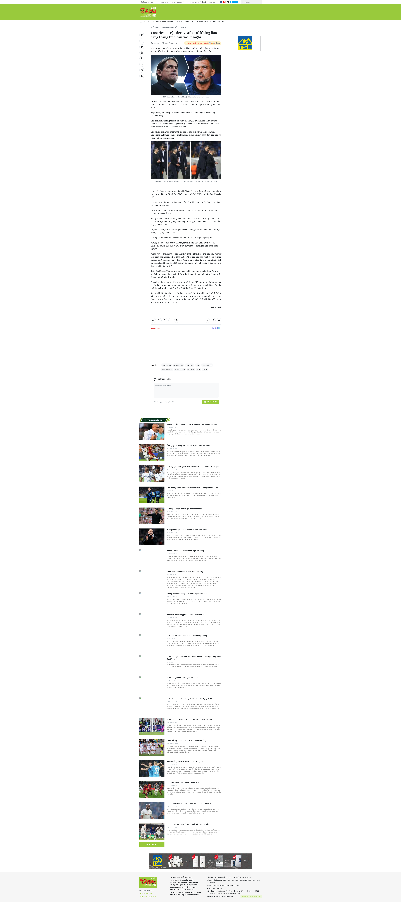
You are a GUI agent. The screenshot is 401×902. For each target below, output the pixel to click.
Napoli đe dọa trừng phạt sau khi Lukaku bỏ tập (186, 615)
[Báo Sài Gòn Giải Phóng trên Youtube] (224, 2)
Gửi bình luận (212, 402)
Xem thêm (151, 844)
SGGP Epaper (213, 2)
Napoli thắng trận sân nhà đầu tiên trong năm (185, 761)
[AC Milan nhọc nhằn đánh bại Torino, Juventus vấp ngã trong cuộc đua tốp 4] (151, 663)
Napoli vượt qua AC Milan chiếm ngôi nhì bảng (185, 551)
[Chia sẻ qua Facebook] (141, 41)
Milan (198, 369)
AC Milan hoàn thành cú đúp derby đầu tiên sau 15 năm (189, 719)
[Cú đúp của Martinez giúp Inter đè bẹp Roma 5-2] (151, 600)
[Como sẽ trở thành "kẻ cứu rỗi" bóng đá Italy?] (151, 578)
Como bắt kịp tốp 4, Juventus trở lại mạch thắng (186, 740)
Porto (198, 365)
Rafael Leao (189, 365)
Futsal (180, 22)
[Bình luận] (141, 70)
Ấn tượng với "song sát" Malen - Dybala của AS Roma (188, 445)
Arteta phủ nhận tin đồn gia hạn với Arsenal (184, 509)
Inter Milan (190, 369)
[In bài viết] (141, 58)
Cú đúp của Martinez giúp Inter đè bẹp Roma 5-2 (187, 594)
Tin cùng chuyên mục (154, 420)
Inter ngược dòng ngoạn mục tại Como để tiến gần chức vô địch (193, 466)
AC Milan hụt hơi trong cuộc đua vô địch (183, 677)
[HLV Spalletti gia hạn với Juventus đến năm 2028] (151, 536)
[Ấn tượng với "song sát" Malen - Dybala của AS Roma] (151, 452)
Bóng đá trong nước (152, 22)
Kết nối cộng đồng (216, 22)
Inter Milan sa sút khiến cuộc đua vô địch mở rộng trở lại (189, 698)
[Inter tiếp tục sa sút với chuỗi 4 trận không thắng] (151, 642)
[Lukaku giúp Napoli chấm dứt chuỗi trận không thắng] (151, 831)
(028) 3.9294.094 (146, 894)
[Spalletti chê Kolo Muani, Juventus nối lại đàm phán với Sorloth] (151, 431)
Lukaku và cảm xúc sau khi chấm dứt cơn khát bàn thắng (190, 803)
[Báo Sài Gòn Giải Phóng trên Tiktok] (228, 2)
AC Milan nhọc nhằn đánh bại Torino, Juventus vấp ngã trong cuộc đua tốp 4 (194, 657)
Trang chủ (141, 22)
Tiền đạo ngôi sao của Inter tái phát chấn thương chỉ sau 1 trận (192, 488)
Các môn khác (202, 22)
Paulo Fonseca (178, 365)
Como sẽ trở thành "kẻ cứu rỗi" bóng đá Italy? (185, 572)
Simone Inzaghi (180, 369)
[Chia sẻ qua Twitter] (141, 46)
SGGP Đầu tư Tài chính (192, 2)
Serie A (183, 27)
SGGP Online (165, 2)
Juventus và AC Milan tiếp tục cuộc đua (183, 782)
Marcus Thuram (167, 369)
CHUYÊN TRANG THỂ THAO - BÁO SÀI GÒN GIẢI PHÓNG (148, 12)
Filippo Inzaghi (166, 365)
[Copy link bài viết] (141, 64)
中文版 (204, 2)
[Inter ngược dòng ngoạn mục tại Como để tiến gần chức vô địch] (151, 473)
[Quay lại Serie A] (141, 76)
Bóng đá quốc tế (169, 22)
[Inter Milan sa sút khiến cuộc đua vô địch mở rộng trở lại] (151, 705)
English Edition (177, 2)
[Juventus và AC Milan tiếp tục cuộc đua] (151, 789)
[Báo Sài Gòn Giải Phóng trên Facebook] (221, 2)
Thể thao (155, 27)
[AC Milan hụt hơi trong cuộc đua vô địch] (151, 684)
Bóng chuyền (190, 22)
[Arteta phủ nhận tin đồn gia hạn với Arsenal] (151, 516)
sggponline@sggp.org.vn (148, 897)
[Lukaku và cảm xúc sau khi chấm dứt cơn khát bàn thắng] (151, 810)
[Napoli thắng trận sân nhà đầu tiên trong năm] (151, 768)
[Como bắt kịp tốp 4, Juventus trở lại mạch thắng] (151, 747)
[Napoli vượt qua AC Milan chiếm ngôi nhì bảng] (151, 557)
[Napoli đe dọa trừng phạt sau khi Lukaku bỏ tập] (151, 621)
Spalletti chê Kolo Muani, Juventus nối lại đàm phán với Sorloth (192, 424)
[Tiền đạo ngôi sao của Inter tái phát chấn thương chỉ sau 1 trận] (151, 495)
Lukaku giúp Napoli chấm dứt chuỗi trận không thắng (188, 824)
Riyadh (205, 369)
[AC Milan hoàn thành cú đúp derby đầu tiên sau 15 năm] (151, 726)
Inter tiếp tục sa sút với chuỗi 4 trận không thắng (187, 636)
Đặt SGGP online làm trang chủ (251, 896)
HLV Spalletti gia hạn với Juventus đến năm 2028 (187, 530)
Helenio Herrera (207, 365)
